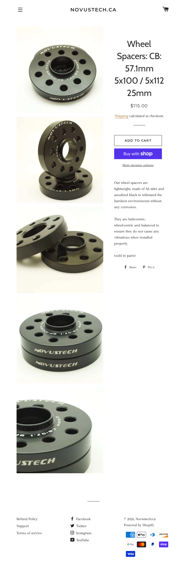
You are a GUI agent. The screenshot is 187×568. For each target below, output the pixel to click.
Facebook (83, 519)
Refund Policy (27, 519)
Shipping (121, 116)
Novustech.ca (93, 10)
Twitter (80, 526)
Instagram (83, 533)
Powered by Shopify (139, 525)
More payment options (138, 165)
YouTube (82, 540)
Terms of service (29, 533)
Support (23, 526)
